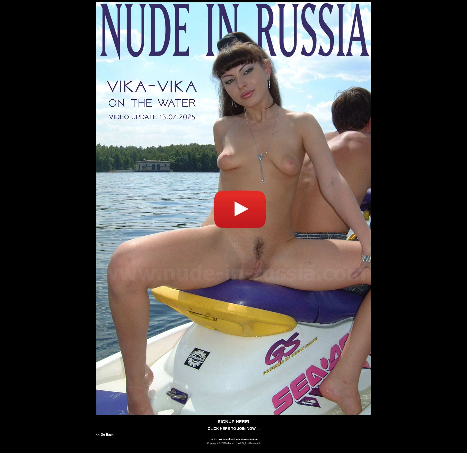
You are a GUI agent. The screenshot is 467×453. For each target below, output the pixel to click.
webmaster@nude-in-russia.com (238, 439)
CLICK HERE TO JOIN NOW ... (234, 428)
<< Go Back (104, 434)
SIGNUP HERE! (233, 421)
